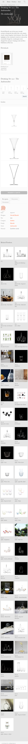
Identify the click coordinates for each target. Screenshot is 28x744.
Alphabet (17, 676)
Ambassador (13, 226)
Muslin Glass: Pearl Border (7, 304)
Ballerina (3, 578)
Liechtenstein (17, 424)
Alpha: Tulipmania (5, 539)
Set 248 (2, 403)
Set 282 (16, 655)
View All (24, 96)
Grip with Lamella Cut (6, 657)
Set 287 (16, 694)
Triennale (17, 559)
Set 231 (2, 383)
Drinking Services (11, 5)
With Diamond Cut (19, 657)
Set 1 (2, 261)
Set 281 (2, 655)
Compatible (17, 578)
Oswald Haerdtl (14, 215)
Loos (1, 404)
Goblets (12, 220)
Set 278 (16, 576)
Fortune (2, 676)
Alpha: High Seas (19, 539)
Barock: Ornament (5, 385)
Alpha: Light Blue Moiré (20, 481)
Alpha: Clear (4, 462)
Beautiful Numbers (5, 346)
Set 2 (16, 261)
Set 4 (2, 282)
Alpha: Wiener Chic (5, 481)
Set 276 (2, 576)
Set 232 (16, 364)
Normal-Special (4, 695)
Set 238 (16, 383)
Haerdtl (12, 223)
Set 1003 (2, 713)
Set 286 (2, 694)
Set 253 (16, 422)
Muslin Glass (4, 284)
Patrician (17, 385)
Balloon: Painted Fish (5, 616)
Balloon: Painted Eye (5, 637)
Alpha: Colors (18, 520)
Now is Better (17, 325)
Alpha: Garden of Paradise (6, 559)
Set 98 (16, 345)
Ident (16, 695)
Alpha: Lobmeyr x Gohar (6, 734)
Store (19, 2)
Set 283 (2, 674)
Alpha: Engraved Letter (6, 501)
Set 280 (16, 636)
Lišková (2, 714)
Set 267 (2, 460)
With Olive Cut (4, 366)
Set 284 (16, 674)
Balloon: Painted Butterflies (21, 597)
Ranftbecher (17, 366)
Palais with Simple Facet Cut (21, 346)
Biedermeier (17, 443)
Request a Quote (14, 192)
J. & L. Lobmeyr (4, 5)
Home (8, 2)
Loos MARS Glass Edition (20, 404)
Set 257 (2, 441)
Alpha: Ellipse (18, 501)
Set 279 (2, 595)
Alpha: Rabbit (4, 520)
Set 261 (16, 441)
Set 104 (2, 364)
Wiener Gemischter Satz (20, 637)
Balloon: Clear (4, 597)
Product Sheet (4, 70)
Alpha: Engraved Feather (20, 714)
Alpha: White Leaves (19, 462)
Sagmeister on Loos (5, 424)
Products (14, 2)
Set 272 (16, 557)
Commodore (3, 443)
